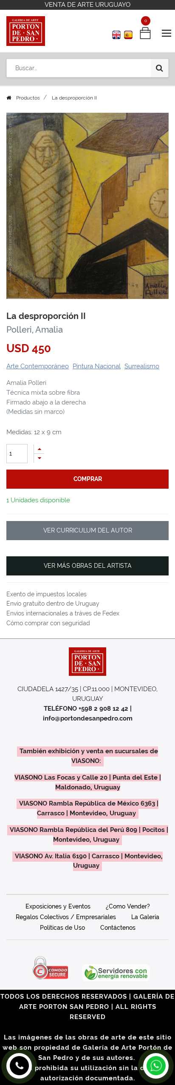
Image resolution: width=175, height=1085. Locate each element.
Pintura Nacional (97, 366)
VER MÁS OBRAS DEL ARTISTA (88, 565)
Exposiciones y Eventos (57, 906)
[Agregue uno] (39, 448)
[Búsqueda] (159, 68)
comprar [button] (87, 479)
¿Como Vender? (128, 906)
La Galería (145, 917)
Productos (28, 98)
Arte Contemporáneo (37, 366)
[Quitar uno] (39, 458)
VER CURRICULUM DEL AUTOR (87, 530)
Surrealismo (141, 366)
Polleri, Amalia (34, 330)
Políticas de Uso (62, 927)
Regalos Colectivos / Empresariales (66, 917)
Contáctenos (117, 927)
